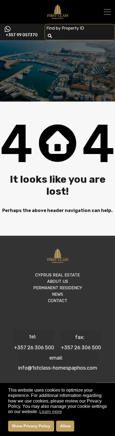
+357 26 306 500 (34, 348)
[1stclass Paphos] (57, 17)
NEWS (57, 294)
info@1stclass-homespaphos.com (57, 368)
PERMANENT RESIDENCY (57, 287)
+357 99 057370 (22, 35)
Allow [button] (65, 426)
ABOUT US (57, 281)
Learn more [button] (50, 411)
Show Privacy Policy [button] (31, 426)
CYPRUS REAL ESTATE (57, 275)
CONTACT (57, 300)
